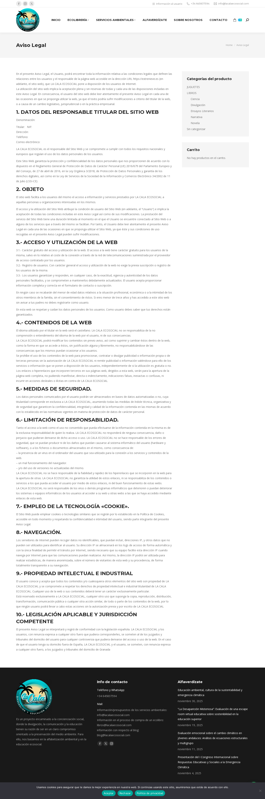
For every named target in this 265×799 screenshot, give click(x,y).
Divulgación (198, 105)
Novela (195, 123)
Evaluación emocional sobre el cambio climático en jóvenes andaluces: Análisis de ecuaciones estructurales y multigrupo (213, 738)
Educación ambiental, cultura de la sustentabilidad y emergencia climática (210, 692)
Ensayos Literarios (202, 111)
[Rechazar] (260, 791)
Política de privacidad (150, 793)
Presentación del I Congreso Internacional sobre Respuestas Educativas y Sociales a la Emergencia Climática (209, 762)
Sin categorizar (196, 129)
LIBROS (192, 93)
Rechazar (125, 793)
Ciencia (195, 99)
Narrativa (196, 117)
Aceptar (109, 793)
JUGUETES (193, 87)
